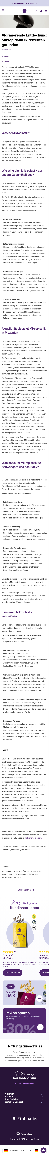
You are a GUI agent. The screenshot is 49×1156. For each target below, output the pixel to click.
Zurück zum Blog (26, 890)
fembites (29, 1139)
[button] (36, 10)
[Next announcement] (47, 3)
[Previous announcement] (2, 3)
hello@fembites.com (33, 838)
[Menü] (2, 10)
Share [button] (6, 61)
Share (6, 56)
